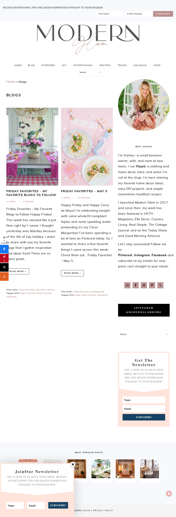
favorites (31, 293)
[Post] (4, 267)
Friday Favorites (26, 290)
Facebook (159, 255)
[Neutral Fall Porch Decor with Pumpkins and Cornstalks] (125, 468)
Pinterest (125, 255)
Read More (16, 271)
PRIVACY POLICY (103, 510)
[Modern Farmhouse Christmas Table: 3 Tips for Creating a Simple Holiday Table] (100, 468)
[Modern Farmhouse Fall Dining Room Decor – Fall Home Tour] (149, 468)
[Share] (4, 249)
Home (10, 81)
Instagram (142, 255)
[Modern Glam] (88, 56)
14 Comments (84, 198)
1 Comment (28, 201)
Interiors (51, 290)
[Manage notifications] (169, 493)
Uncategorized (97, 292)
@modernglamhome (144, 312)
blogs (23, 293)
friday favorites (43, 293)
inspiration (41, 290)
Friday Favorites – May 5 (84, 191)
